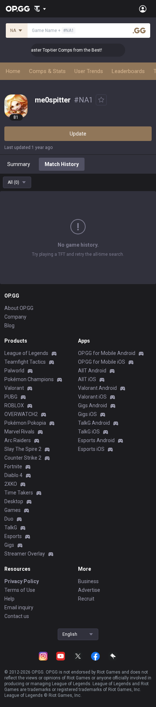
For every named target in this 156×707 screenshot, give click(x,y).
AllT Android (92, 370)
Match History (62, 164)
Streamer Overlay (24, 554)
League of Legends (26, 353)
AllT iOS (87, 379)
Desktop (13, 501)
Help (9, 599)
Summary (18, 164)
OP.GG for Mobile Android (106, 353)
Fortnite (13, 466)
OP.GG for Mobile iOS (101, 362)
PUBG (10, 397)
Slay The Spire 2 (22, 449)
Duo (8, 519)
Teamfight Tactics (25, 362)
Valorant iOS (92, 397)
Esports (13, 536)
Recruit (86, 599)
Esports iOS (91, 449)
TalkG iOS (89, 432)
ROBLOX (14, 405)
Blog (9, 325)
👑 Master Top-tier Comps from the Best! (58, 50)
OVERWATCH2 (21, 414)
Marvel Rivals (19, 432)
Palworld (14, 370)
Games (12, 510)
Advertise (89, 590)
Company (15, 317)
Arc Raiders (17, 440)
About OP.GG (18, 308)
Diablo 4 (13, 475)
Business (88, 581)
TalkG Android (94, 423)
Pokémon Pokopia (25, 423)
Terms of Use (19, 590)
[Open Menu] (142, 8)
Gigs (9, 545)
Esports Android (96, 440)
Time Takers (18, 493)
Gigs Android (92, 405)
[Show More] (40, 8)
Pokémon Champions (29, 379)
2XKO (10, 484)
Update (78, 134)
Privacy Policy (21, 581)
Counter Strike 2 (22, 458)
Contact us (16, 616)
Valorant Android (97, 388)
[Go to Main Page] (18, 9)
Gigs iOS (87, 414)
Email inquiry (18, 607)
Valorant (14, 388)
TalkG (10, 527)
